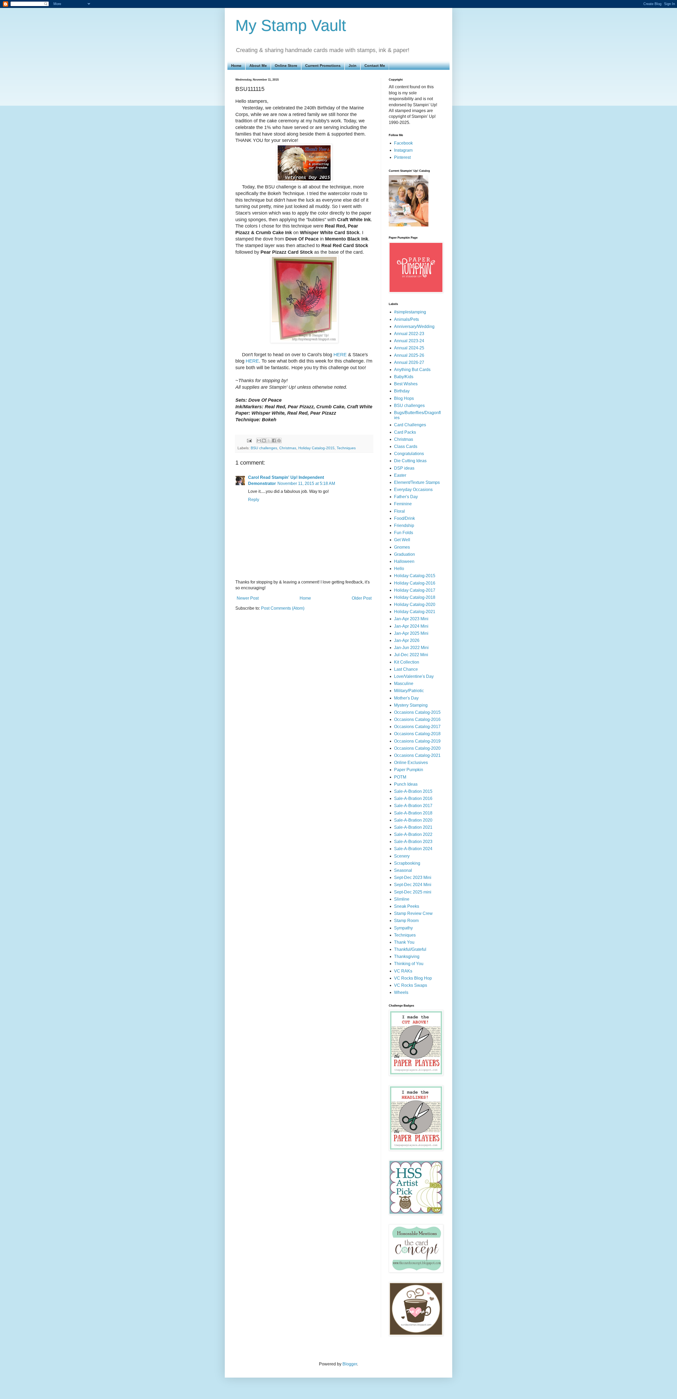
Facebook (403, 143)
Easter (400, 475)
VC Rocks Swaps (410, 985)
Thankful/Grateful (410, 949)
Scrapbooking (407, 863)
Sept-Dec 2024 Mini (412, 884)
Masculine (403, 683)
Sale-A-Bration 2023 (413, 841)
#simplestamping (410, 312)
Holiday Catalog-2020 (414, 604)
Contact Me (374, 65)
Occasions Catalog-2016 (417, 719)
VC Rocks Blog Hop (413, 978)
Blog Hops (404, 398)
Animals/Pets (406, 319)
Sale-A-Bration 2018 (413, 813)
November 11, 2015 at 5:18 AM (306, 483)
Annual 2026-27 (409, 362)
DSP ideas (404, 468)
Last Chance (406, 669)
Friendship (404, 525)
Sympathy (403, 928)
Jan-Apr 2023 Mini (411, 619)
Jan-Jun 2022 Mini (411, 647)
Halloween (404, 561)
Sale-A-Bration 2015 (413, 791)
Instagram (403, 150)
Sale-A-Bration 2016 (413, 798)
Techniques (346, 448)
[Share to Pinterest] (279, 440)
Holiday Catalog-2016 (414, 583)
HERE (340, 354)
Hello (399, 568)
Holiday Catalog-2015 (316, 448)
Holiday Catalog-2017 (414, 590)
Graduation (404, 554)
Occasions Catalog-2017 (417, 726)
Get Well (402, 540)
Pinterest (402, 157)
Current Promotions (323, 65)
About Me (258, 65)
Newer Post (248, 598)
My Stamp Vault (290, 25)
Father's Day (406, 496)
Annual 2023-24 (409, 341)
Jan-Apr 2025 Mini (411, 633)
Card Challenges (410, 425)
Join (352, 65)
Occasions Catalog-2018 (417, 733)
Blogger (349, 1364)
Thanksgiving (406, 956)
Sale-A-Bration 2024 (413, 848)
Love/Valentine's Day (414, 676)
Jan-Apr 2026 (406, 640)
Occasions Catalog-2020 (417, 748)
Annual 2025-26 (409, 355)
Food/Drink (404, 518)
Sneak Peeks (406, 906)
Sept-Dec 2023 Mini (412, 877)
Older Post (362, 598)
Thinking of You (408, 963)
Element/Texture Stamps (417, 482)
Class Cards (405, 446)
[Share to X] (269, 440)
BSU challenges (264, 448)
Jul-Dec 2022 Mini (411, 654)
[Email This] (259, 440)
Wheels (401, 992)
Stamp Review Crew (413, 913)
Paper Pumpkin (408, 769)
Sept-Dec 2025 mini (412, 892)
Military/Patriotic (409, 690)
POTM (400, 777)
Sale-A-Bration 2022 (413, 834)
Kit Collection (406, 662)
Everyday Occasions (413, 489)
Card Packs (405, 432)
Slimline (401, 899)
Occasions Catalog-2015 (417, 712)
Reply (253, 499)
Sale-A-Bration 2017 (413, 805)
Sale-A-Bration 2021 (413, 827)
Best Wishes (406, 384)
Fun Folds (403, 532)
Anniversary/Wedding (414, 326)
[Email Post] (249, 440)
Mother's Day (406, 698)
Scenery (402, 856)
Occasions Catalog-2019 (417, 741)
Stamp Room (406, 920)
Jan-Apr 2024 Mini (411, 626)
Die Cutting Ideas (410, 460)
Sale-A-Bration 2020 (413, 820)
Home (236, 65)
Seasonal (403, 870)
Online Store (286, 65)
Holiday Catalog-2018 (414, 597)
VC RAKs (403, 971)
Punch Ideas (406, 784)
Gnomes (402, 547)
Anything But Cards (412, 369)
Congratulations (409, 453)
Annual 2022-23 (409, 333)
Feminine (403, 504)
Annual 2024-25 (409, 348)
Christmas (287, 448)
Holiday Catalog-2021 (414, 611)
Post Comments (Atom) (282, 608)
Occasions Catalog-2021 (417, 755)
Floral (399, 511)
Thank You (404, 942)
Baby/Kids (403, 376)
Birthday (402, 391)
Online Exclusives (411, 762)
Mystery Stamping (411, 705)
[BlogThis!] (264, 440)
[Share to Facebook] (274, 440)
